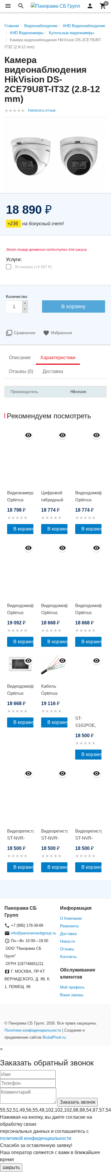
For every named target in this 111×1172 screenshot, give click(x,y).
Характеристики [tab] (57, 357)
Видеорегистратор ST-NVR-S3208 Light (20, 838)
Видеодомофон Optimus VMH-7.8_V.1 (54, 612)
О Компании (71, 918)
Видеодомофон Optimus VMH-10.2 (20, 612)
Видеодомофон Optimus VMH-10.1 (20, 693)
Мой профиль (72, 987)
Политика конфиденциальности (32, 1030)
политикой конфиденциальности (35, 1138)
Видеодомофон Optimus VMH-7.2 (88, 499)
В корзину (23, 528)
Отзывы (67, 949)
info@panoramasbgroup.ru (33, 933)
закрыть (11, 1167)
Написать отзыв (41, 110)
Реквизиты (69, 926)
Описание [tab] (20, 357)
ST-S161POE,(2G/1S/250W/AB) (88, 725)
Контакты (68, 956)
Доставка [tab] (53, 371)
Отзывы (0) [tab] (21, 371)
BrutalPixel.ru (54, 1037)
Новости (67, 941)
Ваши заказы (71, 995)
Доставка (68, 933)
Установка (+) (33, 267)
